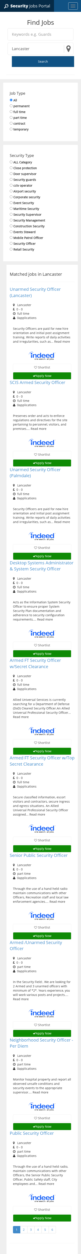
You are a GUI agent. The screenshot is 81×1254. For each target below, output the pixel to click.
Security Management (29, 220)
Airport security (24, 191)
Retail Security (23, 249)
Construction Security (28, 226)
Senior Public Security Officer (39, 855)
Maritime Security (26, 209)
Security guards (24, 180)
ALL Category (22, 162)
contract (19, 123)
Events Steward (24, 232)
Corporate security (26, 197)
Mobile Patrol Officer (28, 238)
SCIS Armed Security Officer (37, 382)
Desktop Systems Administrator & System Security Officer (41, 566)
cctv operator (22, 185)
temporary (21, 129)
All (15, 100)
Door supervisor (25, 174)
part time (20, 118)
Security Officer (24, 244)
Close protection (25, 168)
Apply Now (43, 376)
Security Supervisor (27, 214)
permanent (21, 106)
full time (19, 112)
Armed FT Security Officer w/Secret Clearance (35, 663)
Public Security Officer (32, 1133)
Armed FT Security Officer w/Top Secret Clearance (42, 761)
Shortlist (43, 367)
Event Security (23, 203)
